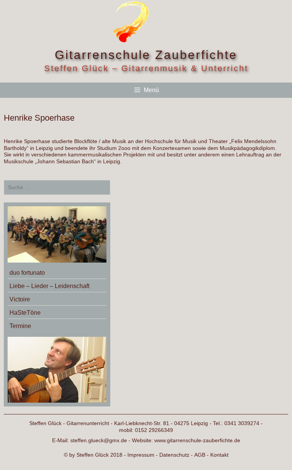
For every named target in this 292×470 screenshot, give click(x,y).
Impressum (140, 455)
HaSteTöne (25, 312)
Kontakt (219, 455)
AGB (199, 455)
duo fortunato (27, 272)
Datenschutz (174, 455)
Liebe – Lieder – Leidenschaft (49, 286)
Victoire (20, 299)
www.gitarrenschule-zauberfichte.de (197, 440)
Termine (20, 326)
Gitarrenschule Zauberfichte (146, 55)
